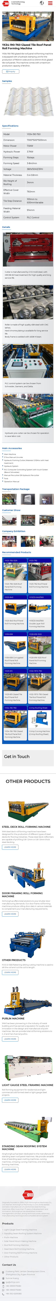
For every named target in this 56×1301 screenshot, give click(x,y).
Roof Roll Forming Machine (16, 1245)
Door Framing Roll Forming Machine (20, 1253)
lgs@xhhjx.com (13, 1282)
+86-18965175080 (13, 1286)
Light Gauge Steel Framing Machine (20, 1230)
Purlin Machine (11, 1237)
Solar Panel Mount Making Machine (20, 1241)
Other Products (11, 1257)
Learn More (10, 847)
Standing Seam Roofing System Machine (23, 1233)
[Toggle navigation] (50, 3)
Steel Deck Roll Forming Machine (19, 1249)
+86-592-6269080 (14, 1294)
